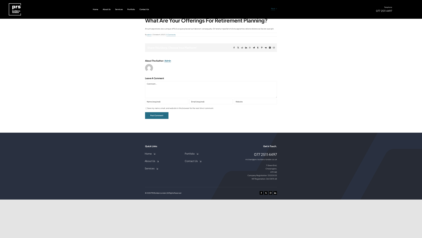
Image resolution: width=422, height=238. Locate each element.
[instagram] (270, 193)
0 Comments (171, 34)
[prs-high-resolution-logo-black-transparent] (15, 4)
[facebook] (261, 193)
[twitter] (266, 193)
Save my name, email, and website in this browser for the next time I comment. (180, 108)
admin (149, 34)
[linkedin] (275, 193)
